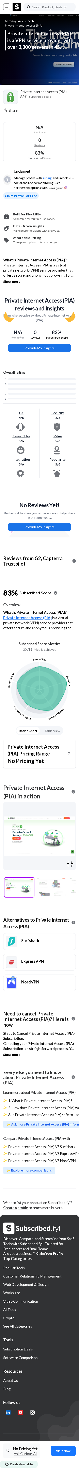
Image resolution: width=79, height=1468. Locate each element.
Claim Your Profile (49, 1253)
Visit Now (63, 1451)
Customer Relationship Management (32, 1276)
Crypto (8, 1318)
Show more (11, 281)
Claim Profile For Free (21, 196)
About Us (10, 1380)
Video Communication (20, 1301)
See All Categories (17, 1326)
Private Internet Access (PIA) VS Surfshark (41, 1146)
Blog (7, 1389)
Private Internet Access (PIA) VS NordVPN (42, 1160)
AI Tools (9, 1309)
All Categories (14, 21)
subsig (47, 178)
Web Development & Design (26, 1284)
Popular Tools (14, 1268)
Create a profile (15, 1207)
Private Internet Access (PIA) (24, 25)
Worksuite (11, 1292)
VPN (31, 21)
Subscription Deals (18, 1349)
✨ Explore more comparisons (29, 1170)
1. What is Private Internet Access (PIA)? (40, 1100)
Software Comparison (20, 1357)
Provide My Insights (39, 348)
